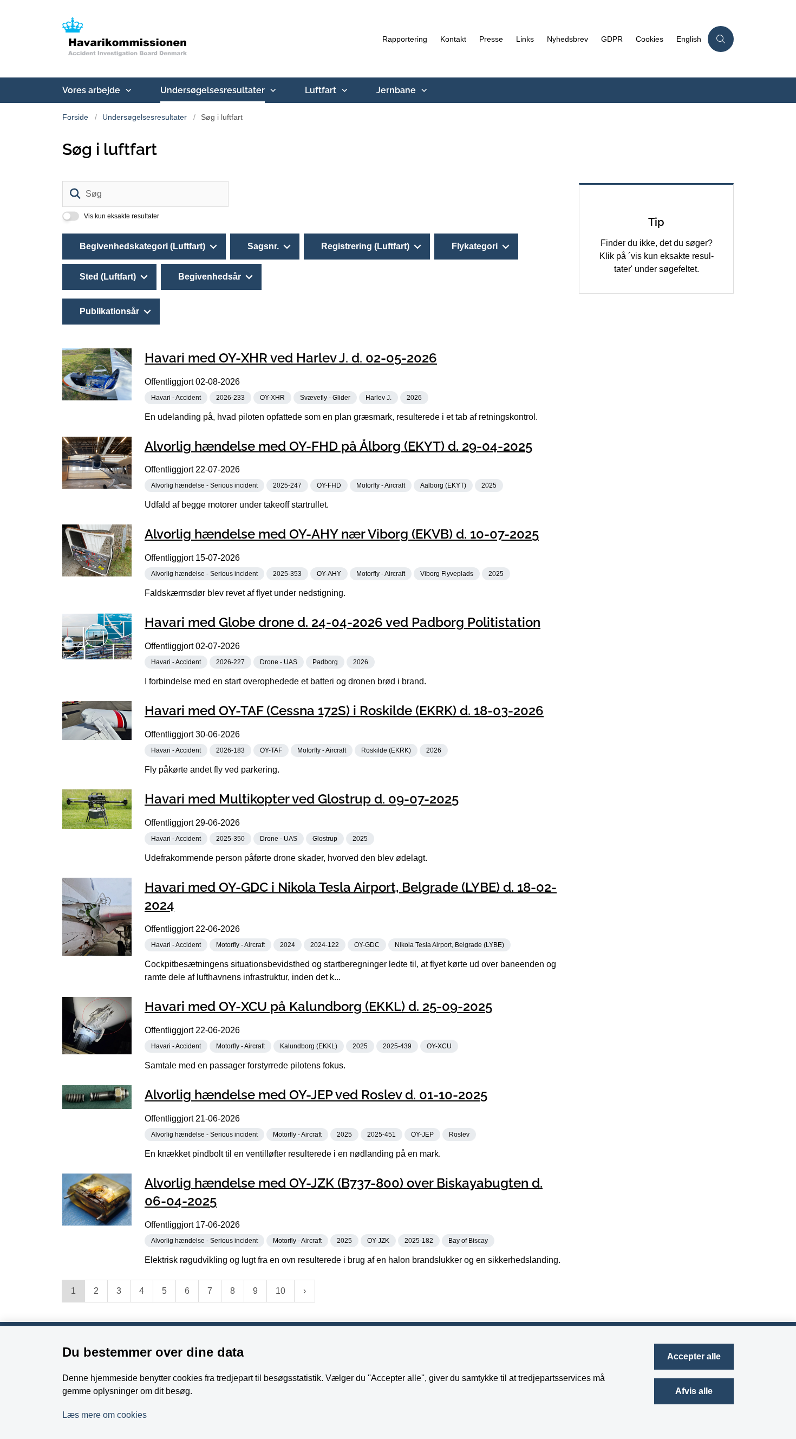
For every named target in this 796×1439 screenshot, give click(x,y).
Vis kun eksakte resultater (121, 216)
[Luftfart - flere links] (343, 90)
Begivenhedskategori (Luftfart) (142, 246)
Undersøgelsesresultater (212, 90)
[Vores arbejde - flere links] (127, 90)
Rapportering (404, 39)
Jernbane (396, 90)
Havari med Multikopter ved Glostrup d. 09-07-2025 (302, 799)
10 (280, 1290)
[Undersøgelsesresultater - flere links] (272, 90)
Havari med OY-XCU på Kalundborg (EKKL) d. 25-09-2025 (318, 1006)
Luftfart (320, 90)
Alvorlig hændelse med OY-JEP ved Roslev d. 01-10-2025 (316, 1095)
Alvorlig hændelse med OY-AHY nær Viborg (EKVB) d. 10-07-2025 (342, 534)
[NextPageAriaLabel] (304, 1291)
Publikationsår (109, 311)
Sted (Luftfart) (108, 276)
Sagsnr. (263, 246)
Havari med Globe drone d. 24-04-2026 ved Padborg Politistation (342, 622)
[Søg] (75, 194)
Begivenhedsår (209, 276)
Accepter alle (694, 1356)
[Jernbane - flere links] (423, 90)
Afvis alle (694, 1391)
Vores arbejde (91, 90)
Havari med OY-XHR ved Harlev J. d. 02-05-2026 (291, 358)
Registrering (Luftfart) (365, 246)
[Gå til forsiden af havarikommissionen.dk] (219, 38)
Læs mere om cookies (104, 1414)
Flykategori (475, 246)
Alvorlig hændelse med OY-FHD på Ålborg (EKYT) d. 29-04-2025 (338, 445)
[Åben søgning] (721, 39)
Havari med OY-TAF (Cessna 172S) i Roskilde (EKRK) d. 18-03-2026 (344, 710)
